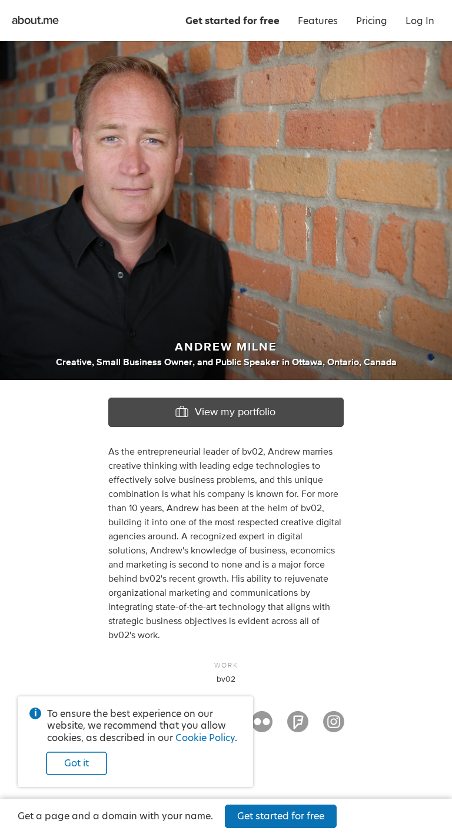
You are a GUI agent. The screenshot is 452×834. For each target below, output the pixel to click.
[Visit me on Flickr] (261, 727)
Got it (76, 763)
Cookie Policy (205, 738)
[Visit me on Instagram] (333, 727)
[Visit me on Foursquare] (297, 727)
